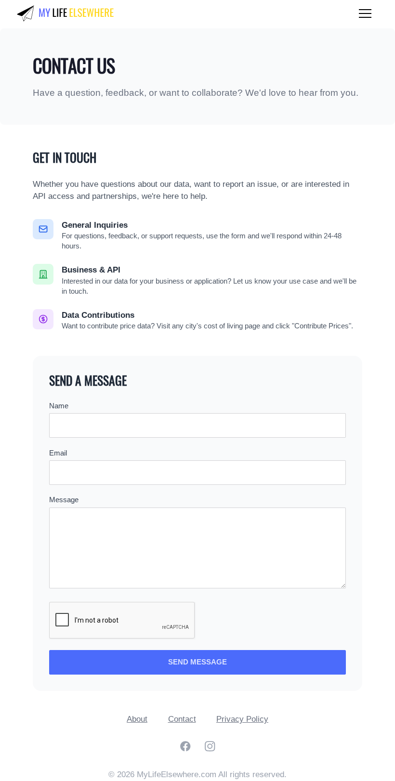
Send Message (197, 662)
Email (58, 453)
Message (64, 500)
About (137, 719)
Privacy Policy (242, 719)
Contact (182, 719)
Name (58, 406)
